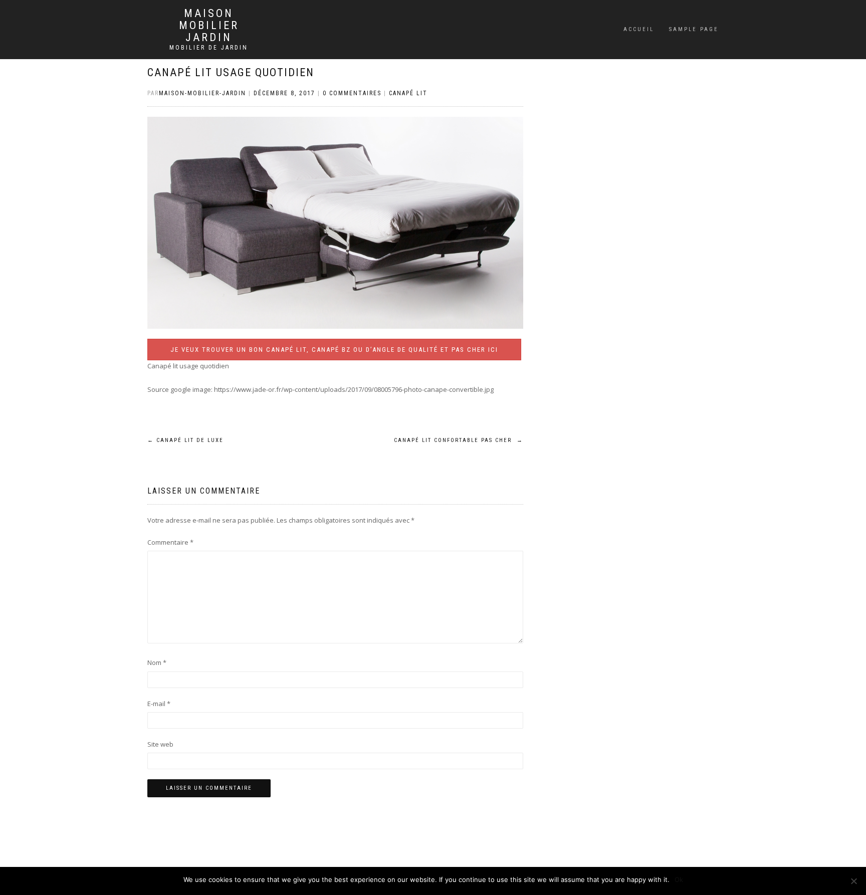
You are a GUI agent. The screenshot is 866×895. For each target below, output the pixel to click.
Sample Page (694, 29)
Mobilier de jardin (208, 47)
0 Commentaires (352, 93)
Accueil (638, 29)
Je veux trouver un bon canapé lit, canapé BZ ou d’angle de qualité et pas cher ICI (334, 349)
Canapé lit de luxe (185, 440)
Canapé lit (408, 93)
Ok (679, 879)
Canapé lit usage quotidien (230, 72)
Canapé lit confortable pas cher (458, 440)
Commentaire (170, 542)
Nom (156, 662)
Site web (160, 744)
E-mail (158, 703)
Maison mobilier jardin (209, 26)
